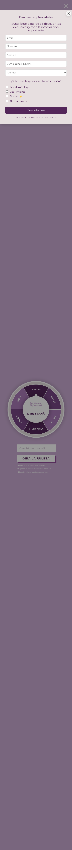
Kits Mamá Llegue (20, 87)
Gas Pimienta (17, 91)
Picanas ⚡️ (16, 96)
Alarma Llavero (18, 101)
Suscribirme (36, 110)
